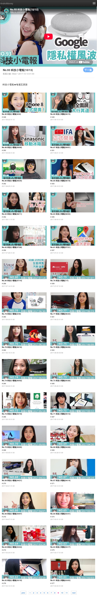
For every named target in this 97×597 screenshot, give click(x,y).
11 (67, 592)
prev (23, 592)
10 (62, 592)
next (74, 592)
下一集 (88, 70)
